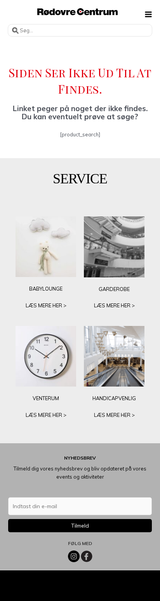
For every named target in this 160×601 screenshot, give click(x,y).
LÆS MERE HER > (46, 305)
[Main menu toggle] (148, 14)
